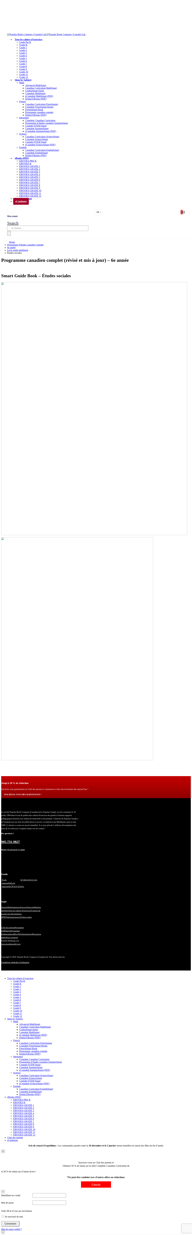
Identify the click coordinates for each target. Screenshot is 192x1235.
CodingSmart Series (34, 90)
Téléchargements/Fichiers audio (19, 917)
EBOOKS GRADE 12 (24, 1135)
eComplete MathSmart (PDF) (39, 96)
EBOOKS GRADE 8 (29, 185)
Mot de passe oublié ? (11, 1229)
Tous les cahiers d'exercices (20, 911)
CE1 (14, 886)
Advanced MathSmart (35, 85)
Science (23, 134)
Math (21, 82)
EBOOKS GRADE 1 (29, 166)
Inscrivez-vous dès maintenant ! (23, 795)
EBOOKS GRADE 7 (29, 182)
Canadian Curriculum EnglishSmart (42, 150)
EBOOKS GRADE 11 (30, 193)
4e (21, 886)
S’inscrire (96, 1184)
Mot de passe (7, 1202)
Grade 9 (23, 69)
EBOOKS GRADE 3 (29, 171)
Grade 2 (23, 50)
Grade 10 (23, 72)
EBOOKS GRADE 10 (30, 190)
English (22, 147)
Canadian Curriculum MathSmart (41, 88)
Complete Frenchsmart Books (39, 107)
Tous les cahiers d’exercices (28, 39)
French (22, 101)
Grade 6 (23, 61)
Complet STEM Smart (35, 126)
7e (23, 880)
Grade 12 (17, 1016)
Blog (16, 934)
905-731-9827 (10, 842)
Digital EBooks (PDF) (35, 99)
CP (11, 886)
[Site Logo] (46, 34)
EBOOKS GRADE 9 (29, 188)
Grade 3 (23, 53)
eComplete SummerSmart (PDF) (40, 131)
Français (30, 907)
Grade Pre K (25, 42)
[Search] (9, 233)
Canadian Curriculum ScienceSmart (42, 136)
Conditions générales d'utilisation (15, 962)
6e (21, 880)
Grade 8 (23, 66)
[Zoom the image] (96, 409)
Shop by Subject (23, 80)
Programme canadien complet (39, 112)
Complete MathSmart (35, 93)
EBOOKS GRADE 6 (29, 179)
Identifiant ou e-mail (10, 1195)
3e (27, 880)
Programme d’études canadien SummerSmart (46, 123)
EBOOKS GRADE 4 (29, 174)
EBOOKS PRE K (28, 161)
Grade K (23, 45)
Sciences (23, 907)
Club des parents (8, 927)
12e (35, 880)
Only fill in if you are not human (16, 1211)
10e (29, 880)
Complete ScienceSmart (36, 139)
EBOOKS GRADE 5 (29, 177)
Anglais (4, 907)
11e (32, 880)
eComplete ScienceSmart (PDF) (40, 144)
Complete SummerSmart (36, 128)
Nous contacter (12, 937)
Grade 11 (23, 74)
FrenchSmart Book (34, 109)
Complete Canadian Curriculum (40, 120)
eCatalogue (21, 201)
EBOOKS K (25, 163)
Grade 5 (23, 58)
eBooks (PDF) (22, 158)
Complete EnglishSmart (36, 153)
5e (23, 886)
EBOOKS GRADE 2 (29, 169)
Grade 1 (23, 47)
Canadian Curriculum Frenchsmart (41, 104)
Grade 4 (23, 55)
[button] (12, 223)
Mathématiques (14, 907)
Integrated (24, 117)
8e (25, 880)
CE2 (18, 886)
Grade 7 (23, 63)
